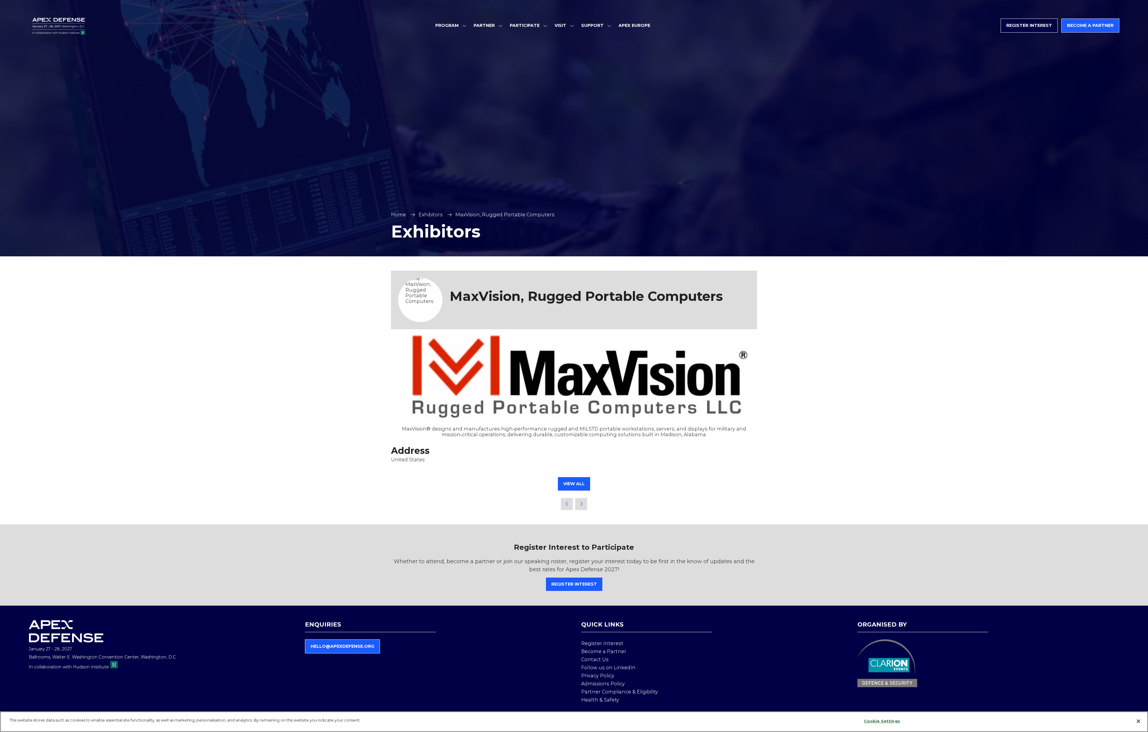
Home (398, 215)
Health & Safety (600, 700)
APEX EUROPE (634, 25)
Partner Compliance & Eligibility (619, 692)
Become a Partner (603, 651)
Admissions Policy (603, 684)
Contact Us (595, 659)
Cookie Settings (882, 721)
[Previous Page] (567, 504)
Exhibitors (431, 215)
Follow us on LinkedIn (608, 667)
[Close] (1138, 721)
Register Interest (602, 643)
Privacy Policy (597, 676)
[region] (574, 721)
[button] (1029, 26)
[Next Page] (581, 504)
